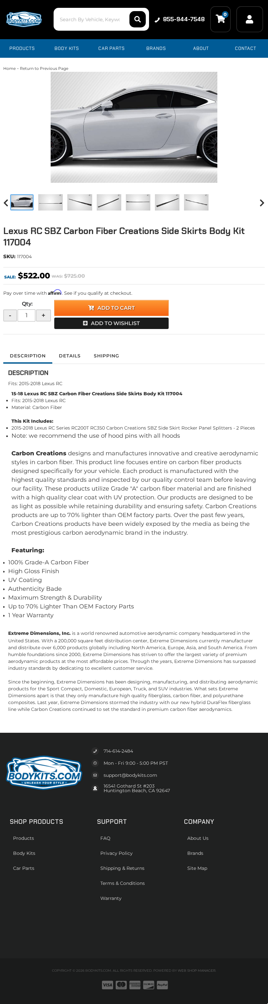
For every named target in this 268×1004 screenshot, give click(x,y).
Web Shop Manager (196, 970)
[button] (101, 19)
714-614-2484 (118, 751)
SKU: (9, 256)
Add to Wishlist (115, 323)
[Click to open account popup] (249, 19)
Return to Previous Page (44, 68)
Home (9, 68)
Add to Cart (116, 308)
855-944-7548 (184, 19)
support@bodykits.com (130, 775)
